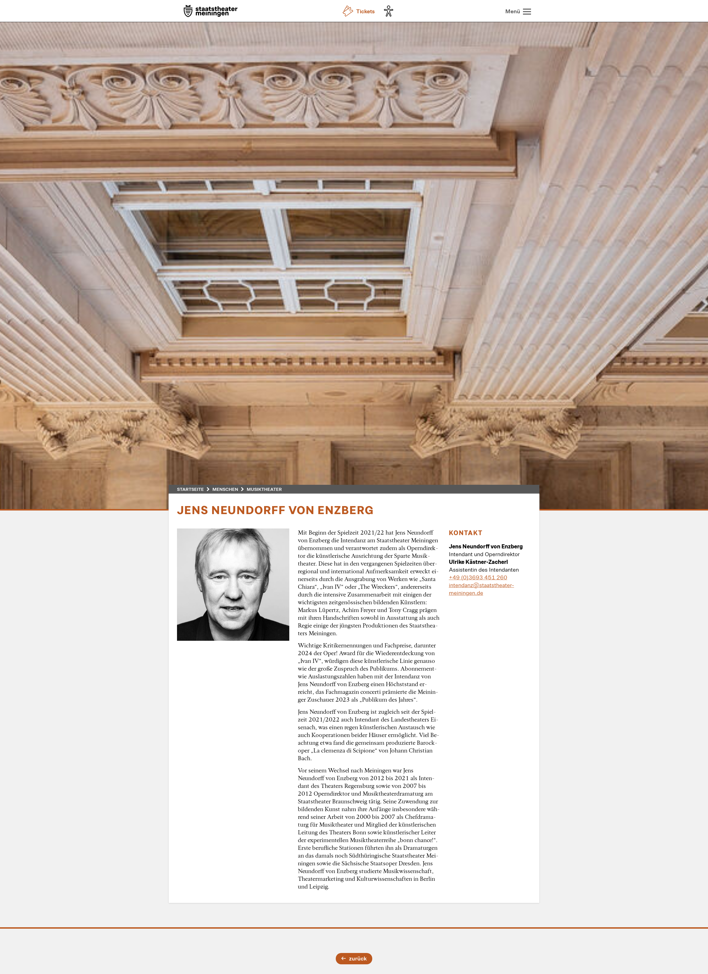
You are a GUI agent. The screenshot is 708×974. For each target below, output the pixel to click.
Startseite (190, 489)
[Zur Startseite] (210, 11)
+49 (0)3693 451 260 (478, 577)
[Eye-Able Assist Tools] (390, 11)
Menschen (225, 489)
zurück (358, 958)
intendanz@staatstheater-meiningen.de (481, 588)
